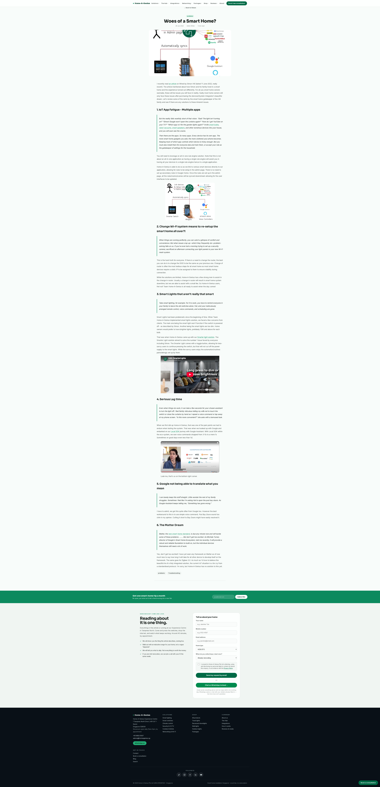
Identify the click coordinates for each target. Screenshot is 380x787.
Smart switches (168, 721)
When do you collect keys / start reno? (209, 654)
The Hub (164, 3)
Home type (199, 645)
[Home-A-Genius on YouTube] (201, 774)
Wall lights (195, 726)
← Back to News (190, 8)
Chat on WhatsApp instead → (216, 685)
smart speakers (178, 128)
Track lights (196, 721)
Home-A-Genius (142, 3)
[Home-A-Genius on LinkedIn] (195, 774)
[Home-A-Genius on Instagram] (184, 774)
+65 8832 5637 (138, 736)
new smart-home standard (179, 534)
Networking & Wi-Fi (169, 732)
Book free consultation (236, 3)
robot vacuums (165, 128)
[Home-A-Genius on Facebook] (190, 774)
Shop (206, 3)
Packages (198, 3)
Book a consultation (139, 756)
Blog (134, 759)
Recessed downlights (199, 723)
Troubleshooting (174, 573)
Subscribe (241, 597)
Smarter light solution (205, 337)
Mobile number (201, 629)
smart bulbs (214, 125)
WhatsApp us (140, 743)
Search (135, 761)
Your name (199, 620)
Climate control (168, 723)
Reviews (214, 3)
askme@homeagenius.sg (141, 738)
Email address (201, 637)
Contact (135, 753)
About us (225, 718)
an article (172, 84)
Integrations (175, 3)
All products (196, 718)
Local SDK (175, 431)
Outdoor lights (197, 729)
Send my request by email (216, 675)
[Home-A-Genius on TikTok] (179, 774)
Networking (187, 3)
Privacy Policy (228, 668)
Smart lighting (167, 718)
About (222, 3)
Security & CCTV (168, 726)
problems (161, 573)
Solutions (155, 3)
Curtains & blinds (168, 729)
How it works (226, 726)
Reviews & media (228, 729)
